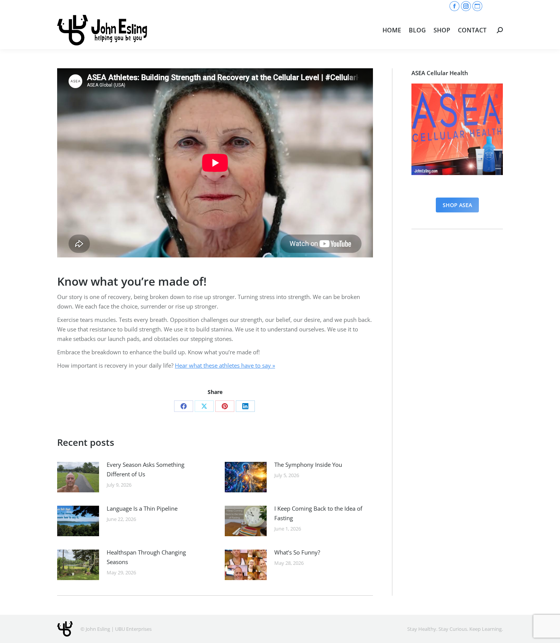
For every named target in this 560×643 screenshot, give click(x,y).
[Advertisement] (457, 356)
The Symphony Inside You (308, 464)
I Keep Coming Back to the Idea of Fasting (318, 513)
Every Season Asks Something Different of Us (145, 469)
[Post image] (78, 477)
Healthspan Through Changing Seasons (146, 557)
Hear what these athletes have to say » (225, 365)
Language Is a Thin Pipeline (142, 508)
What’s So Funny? (297, 552)
